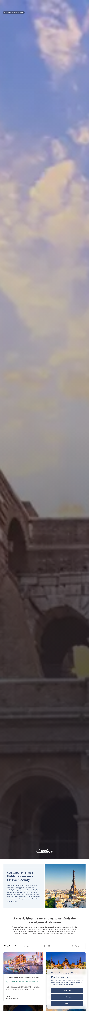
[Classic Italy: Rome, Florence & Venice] (23, 977)
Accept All (67, 990)
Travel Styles (13, 12)
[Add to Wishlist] (40, 954)
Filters (77, 946)
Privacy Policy (70, 984)
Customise (67, 997)
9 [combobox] (19, 946)
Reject (67, 1003)
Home (6, 12)
